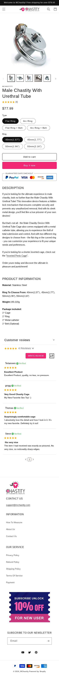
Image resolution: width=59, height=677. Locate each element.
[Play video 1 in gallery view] (38, 78)
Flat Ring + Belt (14, 128)
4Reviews (24, 348)
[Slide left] (3, 78)
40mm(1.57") (12, 139)
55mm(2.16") (34, 146)
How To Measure (14, 522)
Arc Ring (28, 121)
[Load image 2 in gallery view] (20, 78)
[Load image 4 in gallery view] (47, 78)
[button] (3, 9)
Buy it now (29, 165)
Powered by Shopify (37, 671)
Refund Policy (12, 562)
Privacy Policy (12, 555)
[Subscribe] (48, 641)
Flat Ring (10, 121)
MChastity (24, 671)
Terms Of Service (14, 575)
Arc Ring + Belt (38, 128)
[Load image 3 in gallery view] (29, 78)
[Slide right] (55, 78)
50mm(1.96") (12, 146)
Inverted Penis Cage (17, 255)
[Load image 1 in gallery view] (11, 78)
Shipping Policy (13, 569)
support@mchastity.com (18, 505)
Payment (10, 582)
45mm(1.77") (34, 139)
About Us (10, 529)
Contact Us (11, 536)
